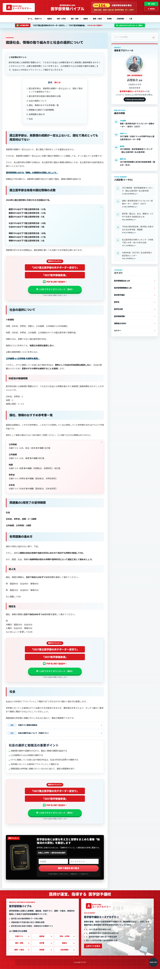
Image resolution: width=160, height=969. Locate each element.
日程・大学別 (62, 18)
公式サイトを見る (93, 946)
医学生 (116, 302)
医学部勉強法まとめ (122, 280)
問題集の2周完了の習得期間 (41, 109)
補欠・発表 (76, 18)
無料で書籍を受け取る (68, 868)
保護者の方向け (120, 323)
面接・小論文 (99, 18)
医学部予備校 (119, 295)
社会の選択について (38, 100)
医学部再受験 (119, 316)
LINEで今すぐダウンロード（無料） (131, 25)
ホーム (30, 19)
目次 (50, 82)
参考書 (41, 943)
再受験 (110, 18)
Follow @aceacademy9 (134, 99)
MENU (151, 9)
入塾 (130, 19)
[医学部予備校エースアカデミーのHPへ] (19, 7)
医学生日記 (118, 309)
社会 (31, 118)
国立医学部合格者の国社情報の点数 (45, 96)
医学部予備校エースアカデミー (133, 91)
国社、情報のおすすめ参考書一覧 (44, 105)
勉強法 (87, 18)
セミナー (117, 330)
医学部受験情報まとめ (123, 287)
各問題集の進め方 (37, 114)
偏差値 (50, 18)
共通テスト (40, 18)
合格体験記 (122, 18)
